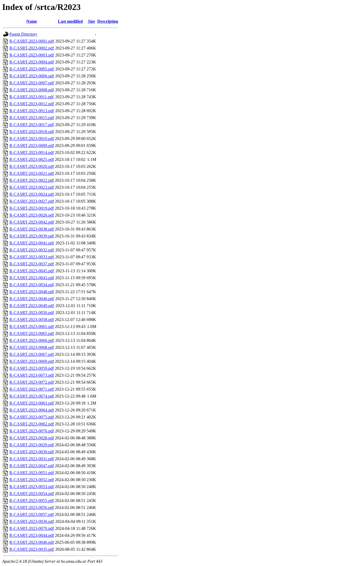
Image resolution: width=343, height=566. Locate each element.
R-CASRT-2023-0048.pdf (31, 291)
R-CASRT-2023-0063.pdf (31, 403)
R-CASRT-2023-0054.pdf (31, 493)
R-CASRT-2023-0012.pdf (31, 103)
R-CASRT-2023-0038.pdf (31, 229)
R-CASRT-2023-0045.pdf (31, 271)
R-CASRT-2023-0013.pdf (31, 110)
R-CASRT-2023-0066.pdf (31, 340)
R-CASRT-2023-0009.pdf (31, 145)
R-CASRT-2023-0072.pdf (31, 382)
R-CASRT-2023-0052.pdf (31, 479)
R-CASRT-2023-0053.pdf (31, 486)
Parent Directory (23, 34)
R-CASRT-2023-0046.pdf (31, 542)
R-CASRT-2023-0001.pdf (31, 41)
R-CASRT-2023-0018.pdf (31, 131)
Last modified (70, 21)
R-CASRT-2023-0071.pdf (31, 389)
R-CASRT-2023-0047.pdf (31, 465)
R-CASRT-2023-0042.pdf (31, 222)
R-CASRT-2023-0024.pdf (31, 194)
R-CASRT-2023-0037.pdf (31, 264)
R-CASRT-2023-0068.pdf (31, 347)
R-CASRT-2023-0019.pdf (31, 208)
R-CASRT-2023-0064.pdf (31, 410)
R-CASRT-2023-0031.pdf (31, 458)
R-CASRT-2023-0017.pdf (31, 124)
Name (31, 21)
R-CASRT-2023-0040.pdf (31, 298)
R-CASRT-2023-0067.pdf (31, 354)
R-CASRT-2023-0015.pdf (31, 117)
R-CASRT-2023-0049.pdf (31, 305)
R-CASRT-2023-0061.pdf (31, 326)
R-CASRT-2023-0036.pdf (31, 521)
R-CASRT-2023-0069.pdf (31, 361)
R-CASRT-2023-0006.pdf (31, 76)
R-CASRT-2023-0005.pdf (31, 69)
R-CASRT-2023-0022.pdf (31, 180)
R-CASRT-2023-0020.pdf (31, 166)
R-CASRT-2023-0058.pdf (31, 319)
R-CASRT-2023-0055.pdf (31, 500)
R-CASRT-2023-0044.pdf (31, 535)
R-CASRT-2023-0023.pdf (31, 187)
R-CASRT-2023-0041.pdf (31, 243)
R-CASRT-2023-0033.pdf (31, 257)
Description (107, 21)
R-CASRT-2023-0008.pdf (31, 90)
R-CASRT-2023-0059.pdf (31, 368)
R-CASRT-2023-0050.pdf (31, 312)
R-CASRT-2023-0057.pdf (31, 514)
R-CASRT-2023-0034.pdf (31, 284)
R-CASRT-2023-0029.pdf (31, 445)
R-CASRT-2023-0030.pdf (31, 452)
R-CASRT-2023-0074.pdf (31, 396)
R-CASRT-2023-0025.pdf (31, 159)
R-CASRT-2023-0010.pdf (31, 138)
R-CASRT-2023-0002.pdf (31, 48)
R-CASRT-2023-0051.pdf (31, 472)
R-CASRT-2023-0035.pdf (31, 549)
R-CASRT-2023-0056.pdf (31, 507)
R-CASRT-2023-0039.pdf (31, 236)
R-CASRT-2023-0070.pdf (31, 528)
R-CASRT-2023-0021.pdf (31, 173)
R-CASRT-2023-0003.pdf (31, 55)
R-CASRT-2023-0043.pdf (31, 278)
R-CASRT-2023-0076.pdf (31, 431)
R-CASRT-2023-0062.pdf (31, 424)
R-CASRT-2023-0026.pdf (31, 215)
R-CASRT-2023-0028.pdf (31, 438)
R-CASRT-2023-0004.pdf (31, 62)
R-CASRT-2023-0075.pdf (31, 417)
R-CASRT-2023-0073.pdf (31, 375)
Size (91, 21)
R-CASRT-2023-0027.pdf (31, 201)
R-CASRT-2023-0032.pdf (31, 250)
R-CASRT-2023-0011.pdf (31, 97)
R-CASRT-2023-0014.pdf (31, 152)
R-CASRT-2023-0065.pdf (31, 333)
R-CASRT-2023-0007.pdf (31, 83)
